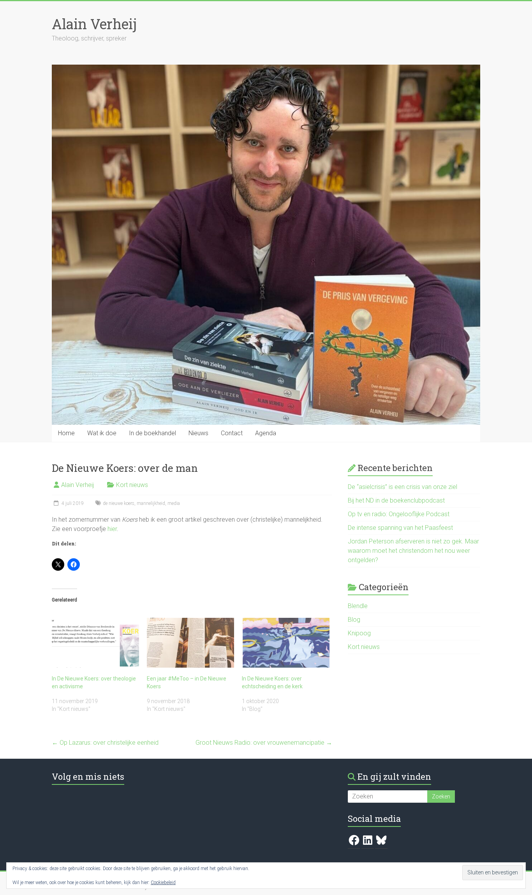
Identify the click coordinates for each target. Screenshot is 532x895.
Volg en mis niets (88, 776)
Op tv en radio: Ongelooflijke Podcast (398, 514)
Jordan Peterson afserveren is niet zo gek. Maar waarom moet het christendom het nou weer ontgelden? (413, 551)
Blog (354, 619)
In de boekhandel (152, 433)
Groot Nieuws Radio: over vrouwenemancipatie (264, 742)
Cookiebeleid (163, 882)
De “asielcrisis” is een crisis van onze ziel (402, 487)
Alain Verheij (94, 23)
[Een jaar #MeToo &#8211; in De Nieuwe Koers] (190, 643)
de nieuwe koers (118, 503)
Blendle (358, 606)
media (173, 503)
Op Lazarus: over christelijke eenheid (105, 742)
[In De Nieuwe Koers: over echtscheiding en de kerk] (285, 643)
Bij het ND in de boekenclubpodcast (396, 500)
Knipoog (359, 633)
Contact (232, 433)
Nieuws (198, 433)
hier (112, 529)
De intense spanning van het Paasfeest (400, 527)
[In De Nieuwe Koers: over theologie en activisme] (95, 643)
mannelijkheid (151, 503)
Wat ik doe (101, 433)
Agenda (265, 433)
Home (66, 433)
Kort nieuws (132, 485)
